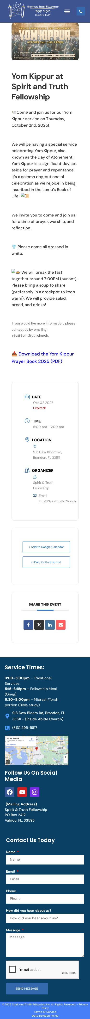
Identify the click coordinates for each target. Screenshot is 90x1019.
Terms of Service (45, 1012)
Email (11, 871)
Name (11, 851)
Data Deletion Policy (45, 1016)
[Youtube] (22, 792)
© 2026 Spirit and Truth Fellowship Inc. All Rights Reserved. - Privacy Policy (45, 1006)
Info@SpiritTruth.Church (57, 501)
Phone (11, 891)
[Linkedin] (50, 625)
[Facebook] (9, 792)
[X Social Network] (39, 625)
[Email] (61, 625)
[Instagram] (34, 792)
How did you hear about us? (28, 910)
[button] (67, 11)
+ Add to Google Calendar (46, 547)
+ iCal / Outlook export (46, 562)
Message (13, 930)
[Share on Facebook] (28, 625)
